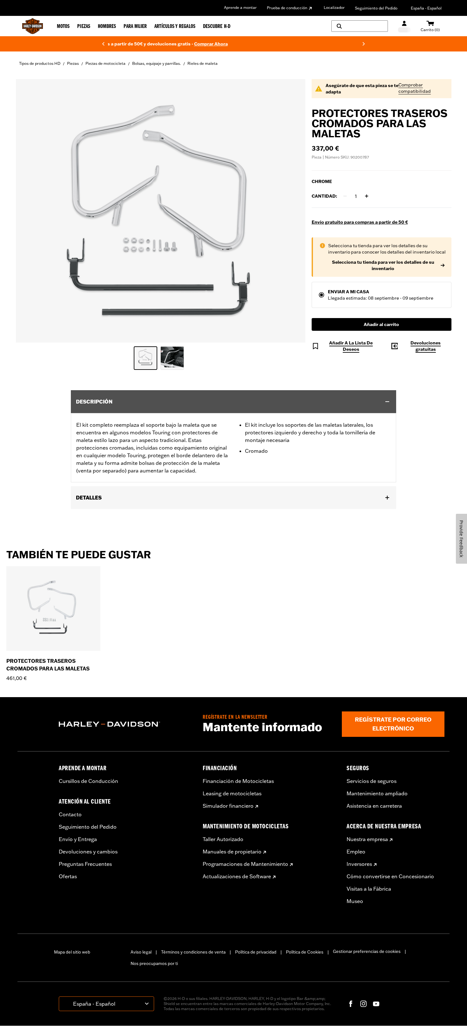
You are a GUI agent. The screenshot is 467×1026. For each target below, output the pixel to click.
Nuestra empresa (367, 839)
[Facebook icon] (351, 1004)
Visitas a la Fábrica (369, 889)
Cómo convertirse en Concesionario (390, 876)
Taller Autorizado (223, 839)
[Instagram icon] (363, 1004)
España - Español (426, 8)
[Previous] (103, 44)
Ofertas (68, 876)
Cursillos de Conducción (88, 781)
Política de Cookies (304, 952)
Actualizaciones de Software (237, 876)
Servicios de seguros (371, 781)
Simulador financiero (228, 806)
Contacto (70, 814)
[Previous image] (28, 210)
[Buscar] (359, 26)
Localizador (334, 7)
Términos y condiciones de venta (193, 952)
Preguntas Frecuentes (85, 864)
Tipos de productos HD (39, 63)
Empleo (356, 851)
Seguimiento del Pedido (376, 8)
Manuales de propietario (232, 851)
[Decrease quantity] (345, 196)
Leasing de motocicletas (232, 793)
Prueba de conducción (287, 7)
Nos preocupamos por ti (154, 963)
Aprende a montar (240, 7)
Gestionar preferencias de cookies (367, 951)
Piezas (73, 63)
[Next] (364, 44)
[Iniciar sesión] (404, 26)
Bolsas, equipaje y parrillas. (156, 63)
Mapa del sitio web (72, 952)
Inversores (359, 864)
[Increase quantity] (366, 196)
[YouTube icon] (376, 1004)
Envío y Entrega (78, 839)
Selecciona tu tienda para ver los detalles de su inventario (383, 265)
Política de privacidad (255, 952)
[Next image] (292, 210)
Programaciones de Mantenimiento (245, 864)
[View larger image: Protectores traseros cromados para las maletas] (160, 210)
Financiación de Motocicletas (238, 781)
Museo (355, 901)
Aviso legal (141, 952)
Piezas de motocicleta (105, 63)
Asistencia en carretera (374, 806)
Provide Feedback (461, 538)
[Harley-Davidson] (126, 724)
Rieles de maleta (202, 63)
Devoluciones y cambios (88, 851)
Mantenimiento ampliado (377, 793)
